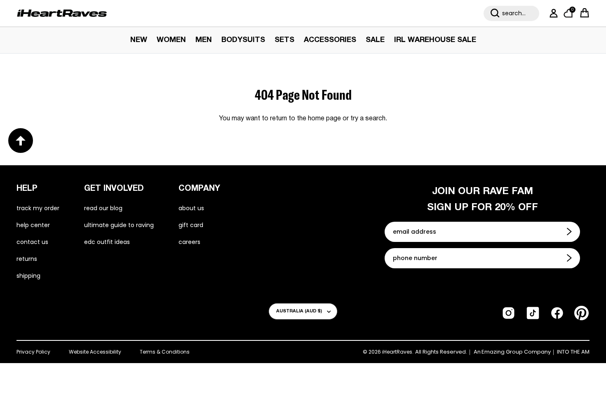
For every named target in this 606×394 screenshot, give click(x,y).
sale (375, 40)
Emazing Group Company (516, 352)
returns (26, 259)
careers (189, 242)
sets (284, 40)
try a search (367, 119)
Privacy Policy (33, 351)
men (203, 40)
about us (191, 208)
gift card (191, 225)
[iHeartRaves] (61, 13)
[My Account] (552, 13)
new (138, 40)
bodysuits (243, 40)
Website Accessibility (95, 351)
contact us (32, 242)
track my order (37, 208)
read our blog (103, 208)
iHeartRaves (397, 351)
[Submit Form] (570, 232)
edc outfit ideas (107, 242)
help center (33, 225)
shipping (28, 276)
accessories (330, 40)
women (171, 40)
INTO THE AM (573, 352)
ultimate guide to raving (119, 225)
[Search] (495, 13)
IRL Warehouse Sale (435, 40)
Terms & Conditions (165, 351)
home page (324, 119)
